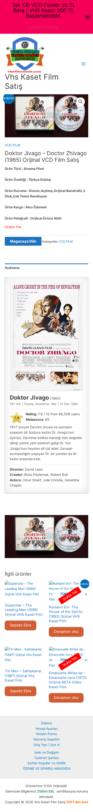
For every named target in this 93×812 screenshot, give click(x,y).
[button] (80, 101)
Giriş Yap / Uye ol (46, 745)
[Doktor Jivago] (46, 336)
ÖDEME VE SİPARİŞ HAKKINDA (46, 768)
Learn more (43, 27)
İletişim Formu (46, 734)
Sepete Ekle (20, 625)
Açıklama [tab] (12, 268)
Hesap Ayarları (47, 729)
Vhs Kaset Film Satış (32, 81)
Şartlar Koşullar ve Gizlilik (46, 763)
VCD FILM (12, 145)
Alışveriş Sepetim (46, 739)
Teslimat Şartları (46, 758)
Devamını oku (66, 631)
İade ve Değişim (46, 752)
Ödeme (46, 723)
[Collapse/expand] (88, 17)
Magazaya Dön (23, 241)
